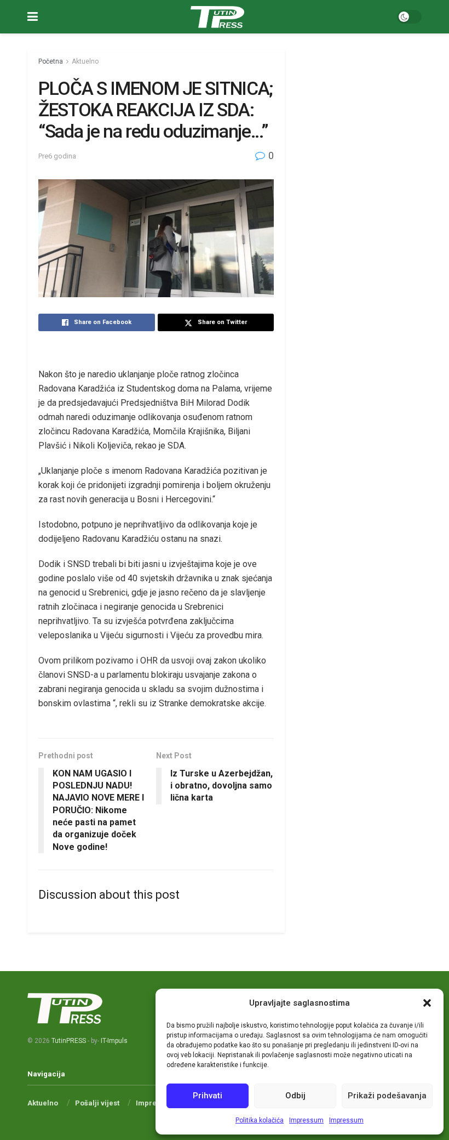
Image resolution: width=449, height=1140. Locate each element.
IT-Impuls (114, 1041)
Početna (50, 61)
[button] (427, 1002)
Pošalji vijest (97, 1103)
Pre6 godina (57, 156)
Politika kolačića (259, 1120)
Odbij (295, 1096)
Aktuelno (85, 61)
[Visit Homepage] (217, 17)
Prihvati (207, 1096)
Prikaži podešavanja (387, 1096)
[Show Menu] (32, 16)
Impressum (306, 1120)
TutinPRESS (68, 1041)
